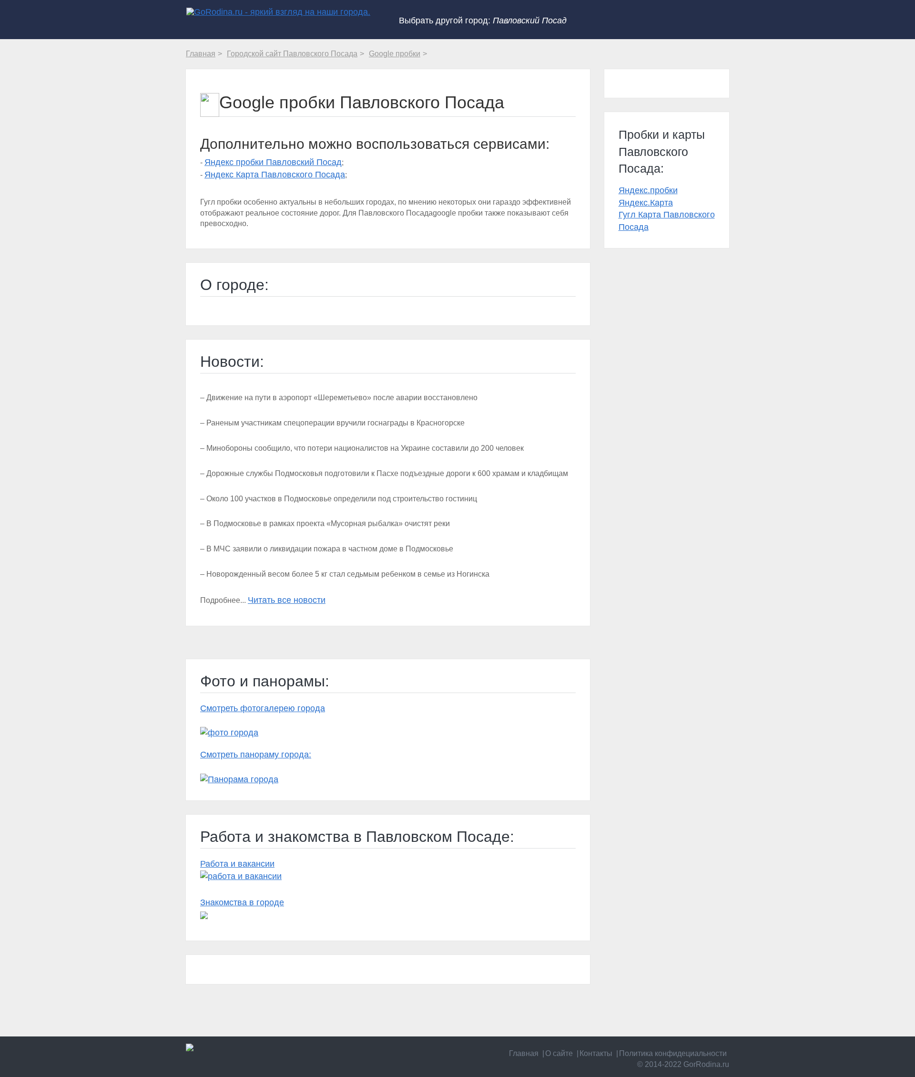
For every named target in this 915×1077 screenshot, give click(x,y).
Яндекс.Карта (646, 202)
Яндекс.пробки (648, 190)
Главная (524, 1053)
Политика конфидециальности (673, 1053)
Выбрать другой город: (483, 20)
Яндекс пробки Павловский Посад (273, 162)
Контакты (596, 1053)
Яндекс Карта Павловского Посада (274, 174)
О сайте (559, 1053)
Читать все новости (286, 600)
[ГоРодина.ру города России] (248, 1047)
